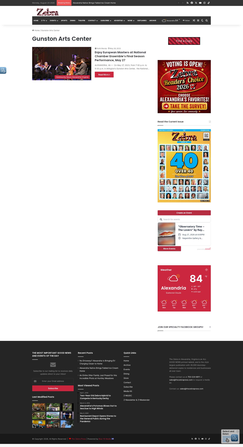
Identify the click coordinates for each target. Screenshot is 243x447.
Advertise (118, 21)
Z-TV (43, 21)
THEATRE (81, 21)
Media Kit (128, 391)
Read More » (104, 74)
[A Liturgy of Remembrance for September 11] (67, 424)
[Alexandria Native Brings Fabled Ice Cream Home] (52, 407)
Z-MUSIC (128, 395)
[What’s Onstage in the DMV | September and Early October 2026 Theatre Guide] (67, 415)
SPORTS (64, 21)
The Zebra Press (78, 439)
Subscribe (105, 21)
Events (53, 21)
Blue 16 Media (105, 439)
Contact (92, 21)
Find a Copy (184, 41)
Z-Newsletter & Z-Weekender (137, 400)
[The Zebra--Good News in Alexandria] (47, 12)
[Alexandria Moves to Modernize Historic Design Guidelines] (38, 424)
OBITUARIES (142, 21)
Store (126, 378)
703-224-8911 (194, 377)
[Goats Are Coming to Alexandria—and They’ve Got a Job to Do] (38, 415)
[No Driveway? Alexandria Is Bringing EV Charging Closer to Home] (38, 407)
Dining (72, 21)
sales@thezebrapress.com (181, 380)
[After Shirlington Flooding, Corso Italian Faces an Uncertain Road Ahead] (52, 424)
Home (36, 21)
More (130, 21)
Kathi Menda (102, 48)
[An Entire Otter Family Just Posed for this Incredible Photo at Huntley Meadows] (67, 407)
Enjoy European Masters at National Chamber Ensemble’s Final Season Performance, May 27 (120, 56)
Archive (152, 21)
